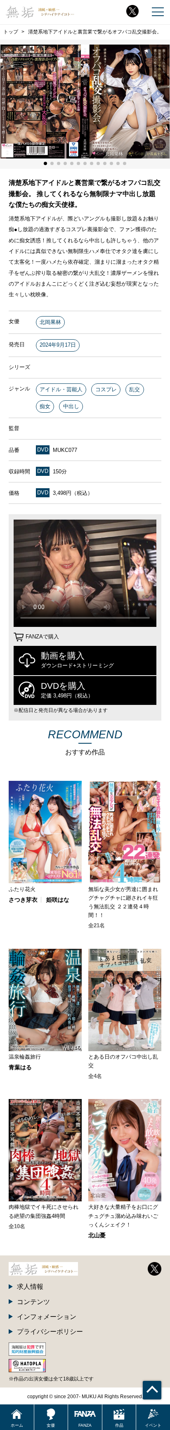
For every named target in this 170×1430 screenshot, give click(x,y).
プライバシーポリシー (50, 1331)
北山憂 (97, 1235)
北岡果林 (50, 322)
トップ (10, 32)
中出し (71, 406)
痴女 (45, 406)
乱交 (134, 389)
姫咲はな (57, 900)
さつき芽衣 (23, 900)
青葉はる (20, 1067)
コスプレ (106, 389)
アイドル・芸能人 (61, 389)
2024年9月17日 (58, 345)
